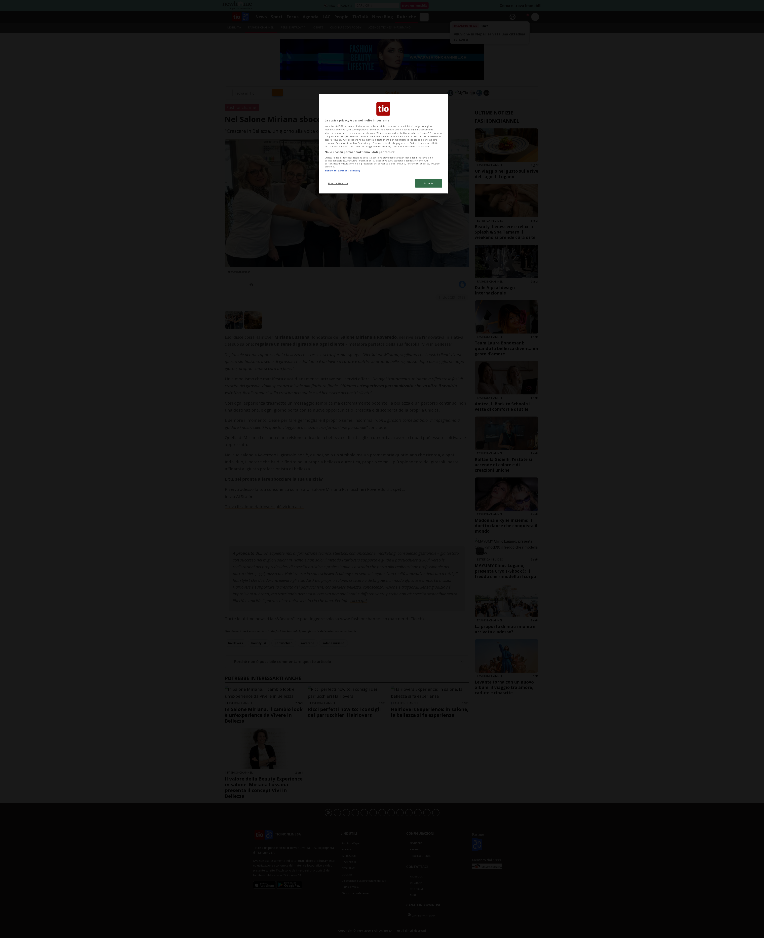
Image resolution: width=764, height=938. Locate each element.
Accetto (429, 183)
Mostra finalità (338, 183)
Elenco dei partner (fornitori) (342, 170)
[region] (383, 144)
